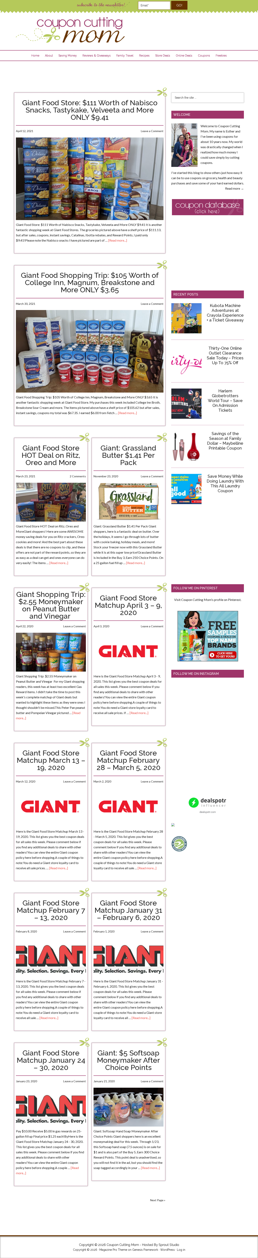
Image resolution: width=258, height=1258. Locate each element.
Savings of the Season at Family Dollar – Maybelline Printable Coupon (225, 441)
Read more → (234, 188)
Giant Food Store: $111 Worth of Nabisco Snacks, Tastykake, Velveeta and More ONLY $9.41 (89, 109)
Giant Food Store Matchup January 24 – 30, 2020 (51, 1060)
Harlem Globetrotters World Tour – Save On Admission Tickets (225, 401)
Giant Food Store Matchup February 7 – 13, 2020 (51, 910)
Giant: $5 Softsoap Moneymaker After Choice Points (128, 1060)
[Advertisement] (129, 74)
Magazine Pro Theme (113, 1249)
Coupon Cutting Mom (69, 30)
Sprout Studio (169, 1245)
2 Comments (78, 476)
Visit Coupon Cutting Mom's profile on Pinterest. (207, 600)
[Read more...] (117, 240)
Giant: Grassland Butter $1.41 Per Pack (128, 455)
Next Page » (157, 1200)
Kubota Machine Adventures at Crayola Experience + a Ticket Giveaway (225, 313)
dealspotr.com (208, 812)
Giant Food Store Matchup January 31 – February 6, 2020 (128, 910)
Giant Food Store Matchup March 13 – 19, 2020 (51, 760)
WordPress (167, 1249)
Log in (181, 1249)
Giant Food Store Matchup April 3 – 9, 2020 (128, 605)
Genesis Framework (145, 1249)
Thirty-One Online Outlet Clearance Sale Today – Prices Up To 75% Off (225, 355)
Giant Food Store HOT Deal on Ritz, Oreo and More (51, 455)
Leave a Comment (152, 131)
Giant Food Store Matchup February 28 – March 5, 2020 (128, 760)
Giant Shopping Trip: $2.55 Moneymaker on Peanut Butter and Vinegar (51, 605)
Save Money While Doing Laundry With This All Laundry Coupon (225, 483)
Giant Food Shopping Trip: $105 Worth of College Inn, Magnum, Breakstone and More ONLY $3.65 (90, 282)
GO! (179, 5)
